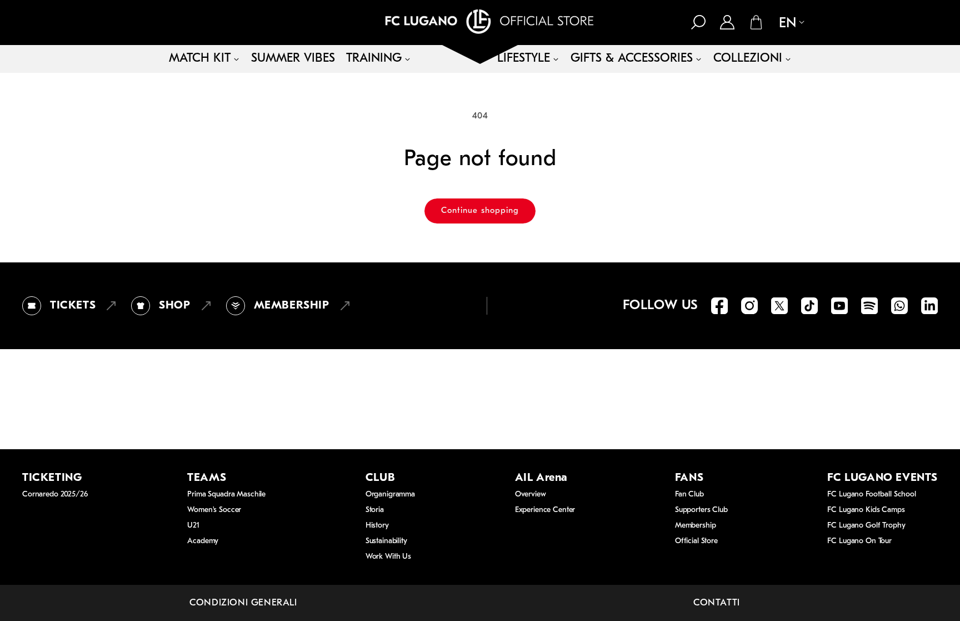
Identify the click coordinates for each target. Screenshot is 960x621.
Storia (375, 510)
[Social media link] (719, 305)
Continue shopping (480, 211)
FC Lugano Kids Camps (865, 510)
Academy (202, 541)
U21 (193, 525)
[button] (698, 22)
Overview (530, 494)
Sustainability (386, 541)
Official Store (696, 541)
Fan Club (689, 494)
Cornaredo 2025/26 (55, 494)
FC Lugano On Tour (859, 541)
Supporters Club (701, 510)
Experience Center (545, 510)
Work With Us (388, 557)
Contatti (716, 603)
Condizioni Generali (243, 603)
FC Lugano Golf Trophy (866, 525)
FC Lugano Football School (871, 494)
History (377, 525)
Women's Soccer (214, 510)
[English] (787, 23)
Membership (695, 525)
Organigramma (390, 494)
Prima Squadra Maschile (226, 494)
